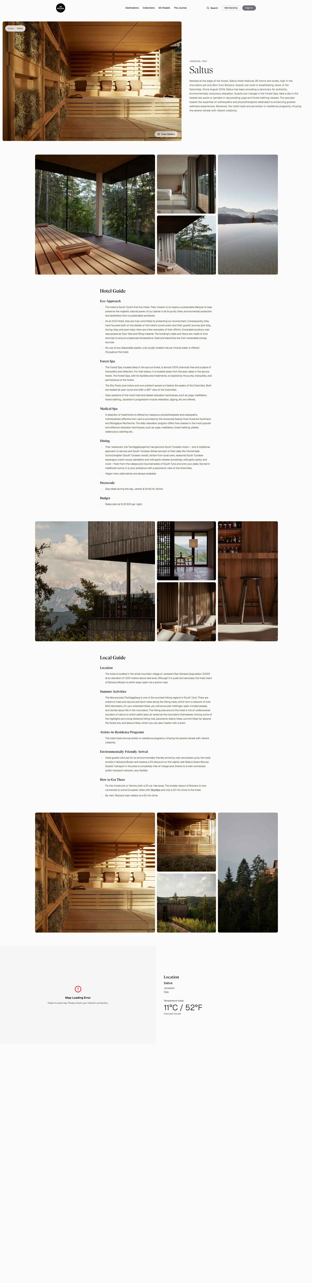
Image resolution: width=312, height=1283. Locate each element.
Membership (231, 8)
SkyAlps (155, 790)
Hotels (11, 28)
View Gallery (168, 134)
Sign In (249, 8)
